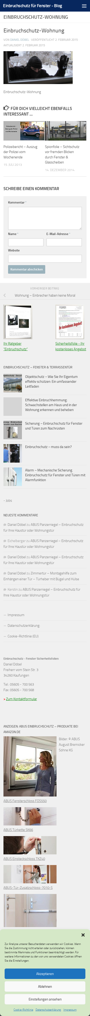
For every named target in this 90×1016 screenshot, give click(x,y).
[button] (83, 935)
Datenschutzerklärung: (48, 1009)
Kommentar (17, 202)
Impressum (70, 1009)
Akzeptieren (45, 974)
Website (14, 250)
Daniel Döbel (19, 39)
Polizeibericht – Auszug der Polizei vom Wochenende (20, 152)
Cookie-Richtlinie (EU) (23, 636)
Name (13, 234)
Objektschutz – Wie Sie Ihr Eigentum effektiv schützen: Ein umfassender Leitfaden (51, 382)
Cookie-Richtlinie (23, 1009)
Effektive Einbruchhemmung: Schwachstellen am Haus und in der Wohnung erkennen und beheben (51, 405)
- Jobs (7, 501)
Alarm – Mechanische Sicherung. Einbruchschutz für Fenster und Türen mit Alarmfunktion (55, 475)
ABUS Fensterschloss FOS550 (25, 801)
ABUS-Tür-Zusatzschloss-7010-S (28, 888)
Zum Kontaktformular (21, 699)
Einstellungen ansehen (45, 999)
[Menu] (84, 6)
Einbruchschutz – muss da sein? (48, 447)
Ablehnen (45, 987)
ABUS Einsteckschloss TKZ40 (24, 859)
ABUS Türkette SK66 (18, 830)
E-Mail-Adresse (58, 234)
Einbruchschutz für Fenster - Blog (32, 5)
